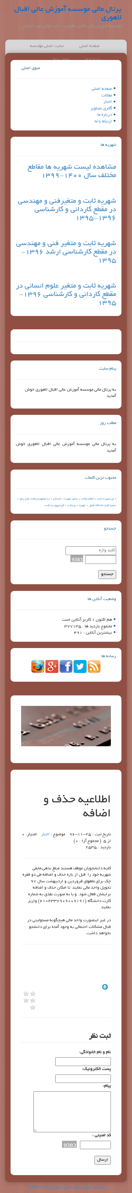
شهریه (82, 505)
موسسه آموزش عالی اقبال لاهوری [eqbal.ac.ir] (66, 1187)
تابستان (57, 499)
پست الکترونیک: (96, 1069)
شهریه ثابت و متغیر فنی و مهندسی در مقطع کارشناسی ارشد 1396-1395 (66, 252)
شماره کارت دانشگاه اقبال (102, 505)
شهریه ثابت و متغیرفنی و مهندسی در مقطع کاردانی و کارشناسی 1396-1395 (67, 209)
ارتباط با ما (103, 121)
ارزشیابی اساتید (105, 499)
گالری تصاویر (101, 108)
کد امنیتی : (101, 1135)
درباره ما (105, 115)
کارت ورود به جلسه (54, 505)
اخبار (107, 102)
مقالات (106, 95)
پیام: (107, 1086)
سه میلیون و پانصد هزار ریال (34, 499)
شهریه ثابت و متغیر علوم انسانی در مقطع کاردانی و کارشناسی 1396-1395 (66, 294)
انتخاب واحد (87, 499)
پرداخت (71, 505)
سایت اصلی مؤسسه (47, 46)
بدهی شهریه (71, 499)
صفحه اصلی (89, 46)
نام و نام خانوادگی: (95, 1052)
